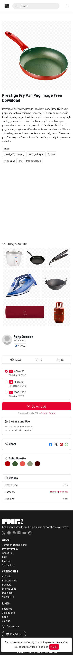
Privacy (44, 413)
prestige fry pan (36, 154)
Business (7, 592)
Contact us (8, 565)
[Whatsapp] (66, 444)
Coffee (21, 346)
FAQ (4, 556)
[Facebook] (50, 444)
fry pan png (9, 160)
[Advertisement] (36, 205)
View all (6, 596)
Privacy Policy (10, 548)
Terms (52, 413)
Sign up (6, 620)
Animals (6, 576)
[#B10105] (7, 463)
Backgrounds (9, 580)
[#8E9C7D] (30, 463)
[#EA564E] (22, 463)
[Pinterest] (61, 444)
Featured (7, 608)
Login (5, 616)
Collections (8, 612)
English (14, 634)
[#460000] (37, 463)
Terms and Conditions (14, 544)
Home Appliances (59, 491)
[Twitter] (56, 444)
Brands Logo (9, 588)
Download (38, 406)
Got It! (54, 647)
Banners (6, 584)
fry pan (51, 154)
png (21, 160)
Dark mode (12, 626)
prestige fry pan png (14, 154)
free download (33, 160)
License (6, 560)
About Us (7, 552)
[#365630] (15, 463)
